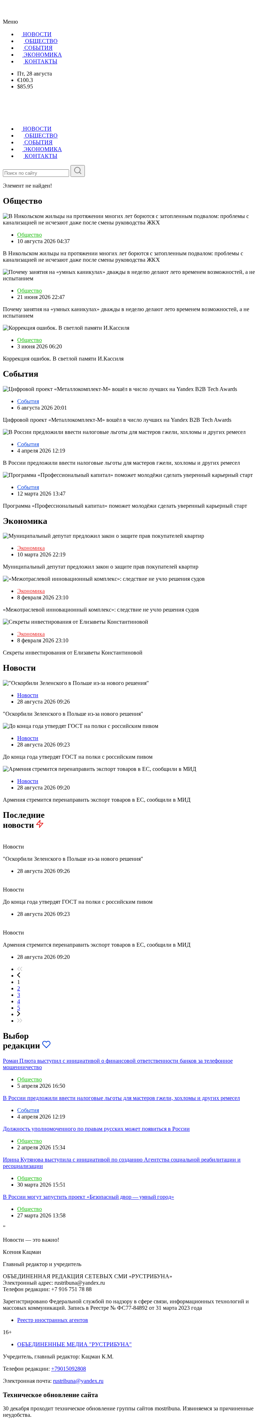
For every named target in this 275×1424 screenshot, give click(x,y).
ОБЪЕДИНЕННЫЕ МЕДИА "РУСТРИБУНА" (74, 1344)
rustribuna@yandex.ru (78, 1381)
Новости (27, 695)
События (28, 401)
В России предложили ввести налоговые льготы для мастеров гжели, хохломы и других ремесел (121, 1098)
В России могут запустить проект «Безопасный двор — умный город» (88, 1197)
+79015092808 (68, 1369)
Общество (29, 235)
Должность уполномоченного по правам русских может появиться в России (96, 1129)
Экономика (31, 548)
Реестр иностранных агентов (52, 1320)
